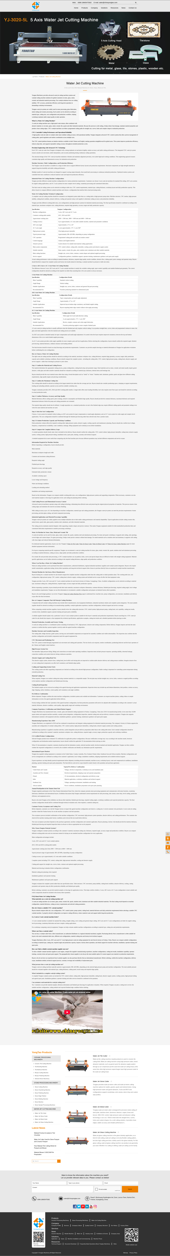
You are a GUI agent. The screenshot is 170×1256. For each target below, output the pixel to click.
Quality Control (89, 1225)
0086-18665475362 (85, 2)
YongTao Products (42, 1052)
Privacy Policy (133, 1252)
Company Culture (77, 1225)
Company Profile (56, 1225)
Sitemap (125, 1252)
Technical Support (56, 1244)
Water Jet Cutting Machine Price (73, 594)
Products (84, 8)
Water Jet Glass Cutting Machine (117, 544)
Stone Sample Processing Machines (45, 1105)
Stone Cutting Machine (41, 1087)
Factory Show (124, 1225)
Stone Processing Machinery (46, 1083)
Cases (62, 1238)
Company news (115, 1233)
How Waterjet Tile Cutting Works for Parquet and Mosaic (45, 1147)
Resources (114, 8)
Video (115, 1244)
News (123, 8)
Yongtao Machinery (44, 1252)
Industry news (89, 1233)
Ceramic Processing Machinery (42, 1058)
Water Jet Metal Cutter (98, 544)
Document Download (70, 1244)
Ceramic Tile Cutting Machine (43, 1063)
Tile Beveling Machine (41, 1066)
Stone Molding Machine (41, 1099)
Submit (130, 1189)
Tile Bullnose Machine (41, 1069)
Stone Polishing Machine (42, 1093)
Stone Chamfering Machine (42, 1090)
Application (54, 1238)
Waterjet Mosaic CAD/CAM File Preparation (44, 1153)
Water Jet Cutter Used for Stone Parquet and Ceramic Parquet (46, 1140)
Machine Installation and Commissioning (79, 1238)
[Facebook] (168, 847)
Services (66, 1225)
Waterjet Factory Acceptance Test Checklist (44, 1134)
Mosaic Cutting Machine (41, 1072)
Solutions (104, 8)
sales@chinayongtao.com (72, 1198)
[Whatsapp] (168, 834)
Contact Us (133, 8)
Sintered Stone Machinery (42, 1078)
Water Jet (79, 1233)
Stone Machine (39, 1102)
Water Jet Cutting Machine (53, 76)
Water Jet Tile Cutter (73, 544)
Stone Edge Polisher (40, 1096)
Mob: (74, 2)
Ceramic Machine (56, 1233)
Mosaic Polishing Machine (42, 1075)
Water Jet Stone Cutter (85, 544)
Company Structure (102, 1225)
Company (94, 8)
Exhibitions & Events (102, 1233)
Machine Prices (98, 1238)
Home (76, 8)
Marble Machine (69, 1233)
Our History (114, 1225)
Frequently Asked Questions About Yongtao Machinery (95, 1244)
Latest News (38, 1128)
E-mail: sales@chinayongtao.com (105, 2)
